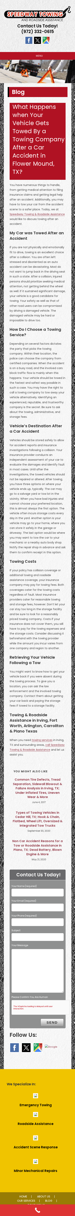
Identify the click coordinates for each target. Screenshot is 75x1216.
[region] (37, 71)
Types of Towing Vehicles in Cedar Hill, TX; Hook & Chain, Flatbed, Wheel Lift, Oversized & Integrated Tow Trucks (37, 819)
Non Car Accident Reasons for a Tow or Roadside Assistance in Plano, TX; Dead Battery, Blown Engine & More (37, 847)
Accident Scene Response (36, 1147)
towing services (42, 740)
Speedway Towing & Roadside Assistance (37, 214)
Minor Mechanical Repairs (35, 1170)
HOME (23, 1196)
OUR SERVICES (26, 1201)
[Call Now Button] (37, 1210)
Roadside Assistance (35, 1123)
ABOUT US (43, 1196)
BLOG (48, 1201)
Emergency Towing (36, 1105)
